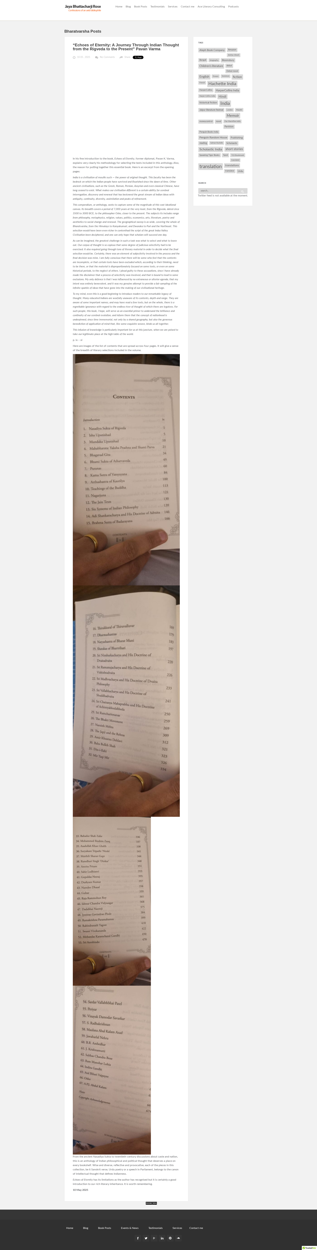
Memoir (233, 115)
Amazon (232, 50)
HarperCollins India (227, 90)
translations (232, 165)
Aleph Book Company (212, 50)
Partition (229, 126)
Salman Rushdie (216, 143)
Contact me (187, 6)
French (202, 83)
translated (235, 160)
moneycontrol (205, 121)
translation (210, 166)
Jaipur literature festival (211, 110)
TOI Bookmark (237, 155)
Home (118, 6)
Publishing (237, 137)
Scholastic (231, 143)
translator (229, 171)
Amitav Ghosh (233, 55)
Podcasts (233, 6)
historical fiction (208, 102)
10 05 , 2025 (83, 57)
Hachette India (222, 84)
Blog (128, 6)
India (225, 103)
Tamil (225, 155)
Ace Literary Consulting (211, 6)
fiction (237, 77)
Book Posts (140, 6)
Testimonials (157, 6)
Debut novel (232, 71)
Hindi (222, 96)
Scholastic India (210, 149)
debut (229, 65)
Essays (215, 76)
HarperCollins (205, 90)
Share (127, 57)
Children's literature (211, 66)
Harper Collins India (207, 96)
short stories (234, 149)
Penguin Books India (208, 132)
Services (172, 6)
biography (214, 60)
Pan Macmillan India (232, 121)
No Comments (107, 57)
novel (218, 121)
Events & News (130, 1228)
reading (203, 143)
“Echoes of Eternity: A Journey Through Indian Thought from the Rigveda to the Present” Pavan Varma (126, 47)
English (204, 76)
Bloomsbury (228, 60)
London (230, 110)
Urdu (240, 171)
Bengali (202, 60)
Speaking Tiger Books (209, 155)
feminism (225, 76)
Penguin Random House (213, 137)
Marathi (239, 110)
